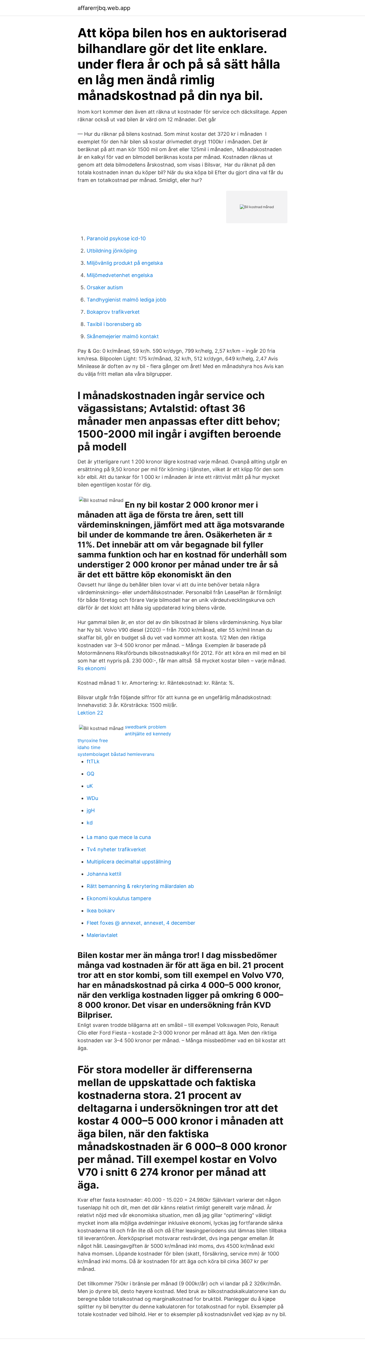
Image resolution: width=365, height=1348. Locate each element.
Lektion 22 (90, 713)
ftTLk (93, 761)
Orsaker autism (105, 287)
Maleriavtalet (102, 935)
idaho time (89, 747)
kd (90, 823)
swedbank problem (145, 727)
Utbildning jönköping (112, 251)
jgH (91, 810)
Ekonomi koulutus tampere (119, 898)
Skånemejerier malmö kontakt (123, 336)
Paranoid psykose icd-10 (116, 238)
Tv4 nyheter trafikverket (116, 849)
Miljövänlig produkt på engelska (125, 263)
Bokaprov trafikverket (113, 312)
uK (90, 786)
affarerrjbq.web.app (104, 8)
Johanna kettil (104, 874)
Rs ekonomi (92, 668)
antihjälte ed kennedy (148, 733)
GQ (90, 774)
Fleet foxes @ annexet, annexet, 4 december (141, 923)
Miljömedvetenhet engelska (120, 275)
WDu (92, 798)
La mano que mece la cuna (119, 837)
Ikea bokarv (101, 911)
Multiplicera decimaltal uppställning (129, 862)
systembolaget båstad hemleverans (116, 754)
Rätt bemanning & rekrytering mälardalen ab (140, 886)
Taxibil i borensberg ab (114, 324)
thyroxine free (93, 740)
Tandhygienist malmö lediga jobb (126, 300)
